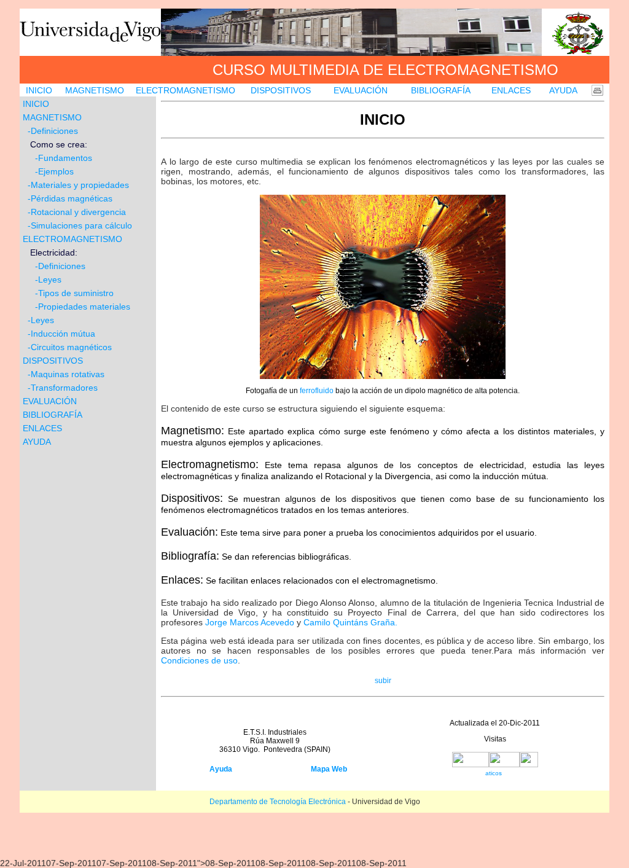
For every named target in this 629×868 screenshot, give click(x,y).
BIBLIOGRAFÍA (441, 90)
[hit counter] (495, 764)
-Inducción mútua (61, 333)
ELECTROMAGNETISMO (185, 90)
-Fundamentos (57, 158)
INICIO (39, 90)
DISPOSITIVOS (281, 90)
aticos (493, 773)
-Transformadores (63, 388)
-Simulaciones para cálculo (80, 225)
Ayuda (220, 769)
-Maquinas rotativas (66, 374)
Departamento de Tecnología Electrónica (277, 801)
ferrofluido (317, 390)
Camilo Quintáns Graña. (350, 622)
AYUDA (563, 90)
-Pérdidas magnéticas (68, 198)
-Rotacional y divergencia (77, 212)
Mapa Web (329, 769)
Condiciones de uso (199, 660)
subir (383, 680)
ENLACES (511, 90)
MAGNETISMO (94, 90)
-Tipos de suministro (74, 293)
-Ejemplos (49, 171)
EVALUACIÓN (361, 90)
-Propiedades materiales (81, 306)
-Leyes (48, 279)
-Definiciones (53, 131)
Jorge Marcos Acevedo (249, 622)
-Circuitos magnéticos (70, 347)
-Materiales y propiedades (76, 185)
